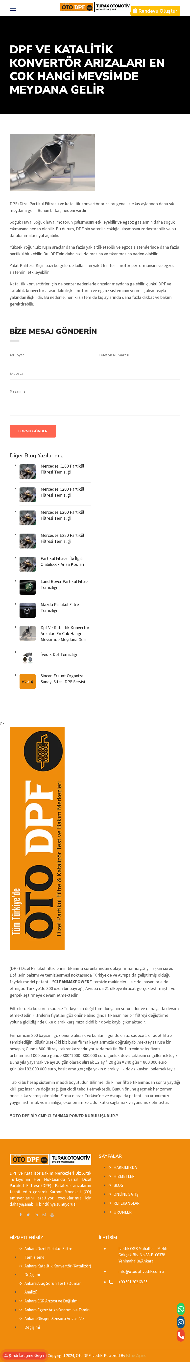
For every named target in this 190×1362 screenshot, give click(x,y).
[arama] (181, 1335)
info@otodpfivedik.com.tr (142, 1271)
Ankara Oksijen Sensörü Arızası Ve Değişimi (54, 1323)
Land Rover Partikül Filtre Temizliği (64, 584)
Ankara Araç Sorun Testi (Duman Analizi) (52, 1288)
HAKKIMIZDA (125, 1167)
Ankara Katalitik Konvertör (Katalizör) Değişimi (57, 1270)
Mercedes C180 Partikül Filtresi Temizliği (62, 469)
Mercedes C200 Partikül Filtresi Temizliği (62, 492)
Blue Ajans (136, 1356)
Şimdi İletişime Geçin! (26, 1355)
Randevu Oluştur (157, 11)
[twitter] (28, 1215)
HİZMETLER (124, 1176)
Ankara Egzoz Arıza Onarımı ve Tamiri (57, 1310)
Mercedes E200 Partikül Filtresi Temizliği (62, 515)
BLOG (118, 1185)
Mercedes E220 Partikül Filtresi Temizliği (62, 538)
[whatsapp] (181, 1309)
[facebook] (21, 1215)
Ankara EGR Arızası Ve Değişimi (51, 1301)
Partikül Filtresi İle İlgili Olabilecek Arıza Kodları (62, 561)
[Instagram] (181, 1322)
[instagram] (44, 1215)
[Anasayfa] (95, 7)
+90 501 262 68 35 (133, 1282)
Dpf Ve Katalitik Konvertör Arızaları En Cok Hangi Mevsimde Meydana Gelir (65, 633)
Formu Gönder (33, 431)
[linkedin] (36, 1215)
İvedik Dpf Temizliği (59, 654)
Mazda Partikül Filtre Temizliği (60, 607)
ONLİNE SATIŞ (126, 1194)
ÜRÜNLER (123, 1212)
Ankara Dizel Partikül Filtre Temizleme (48, 1253)
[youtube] (52, 1215)
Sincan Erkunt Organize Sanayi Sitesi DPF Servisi (63, 678)
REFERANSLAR (127, 1203)
